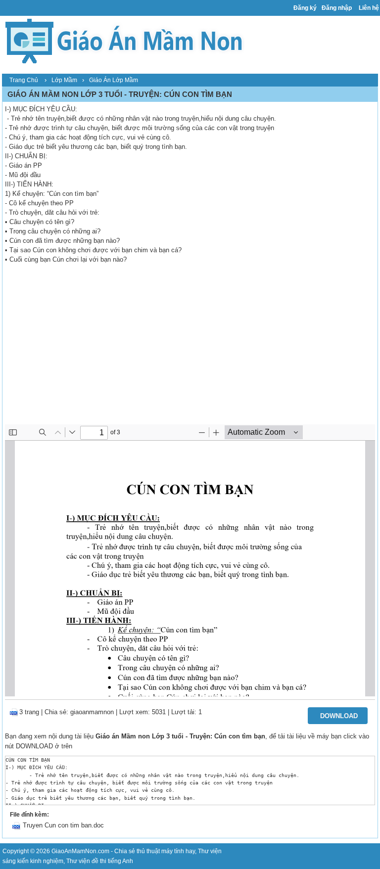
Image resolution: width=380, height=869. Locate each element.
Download (339, 716)
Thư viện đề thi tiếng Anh (99, 861)
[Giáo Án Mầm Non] (123, 40)
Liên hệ (369, 7)
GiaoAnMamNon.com (80, 851)
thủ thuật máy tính (160, 851)
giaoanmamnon (92, 712)
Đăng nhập (337, 7)
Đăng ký (305, 7)
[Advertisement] (190, 350)
